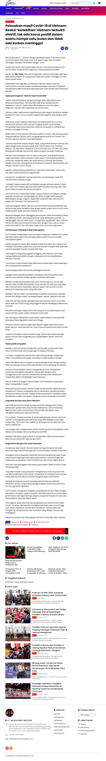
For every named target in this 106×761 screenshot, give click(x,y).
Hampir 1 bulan (28, 522)
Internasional (10, 21)
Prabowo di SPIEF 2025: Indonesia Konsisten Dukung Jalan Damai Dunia (49, 594)
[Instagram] (7, 748)
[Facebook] (54, 538)
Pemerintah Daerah (88, 731)
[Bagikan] (66, 48)
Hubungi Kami (59, 733)
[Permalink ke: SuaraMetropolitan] (7, 48)
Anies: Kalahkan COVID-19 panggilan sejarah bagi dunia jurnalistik (58, 549)
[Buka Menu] (99, 3)
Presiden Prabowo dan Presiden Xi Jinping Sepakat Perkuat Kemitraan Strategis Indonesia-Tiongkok (48, 648)
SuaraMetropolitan (15, 47)
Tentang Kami (59, 717)
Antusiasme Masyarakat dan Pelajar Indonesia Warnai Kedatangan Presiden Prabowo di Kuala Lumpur (49, 612)
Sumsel (83, 724)
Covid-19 (16, 522)
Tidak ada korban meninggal (18, 525)
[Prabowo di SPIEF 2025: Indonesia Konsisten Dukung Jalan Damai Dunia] (18, 597)
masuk (16, 582)
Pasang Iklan (58, 730)
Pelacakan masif (43, 522)
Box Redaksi (58, 720)
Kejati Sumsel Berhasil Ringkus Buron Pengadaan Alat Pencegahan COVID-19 (13, 563)
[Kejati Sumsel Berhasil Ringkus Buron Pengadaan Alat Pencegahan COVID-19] (15, 552)
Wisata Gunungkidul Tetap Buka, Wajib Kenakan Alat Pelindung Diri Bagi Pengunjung (36, 549)
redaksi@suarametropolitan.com (21, 739)
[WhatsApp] (66, 538)
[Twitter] (58, 538)
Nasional (84, 734)
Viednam (35, 525)
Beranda (57, 714)
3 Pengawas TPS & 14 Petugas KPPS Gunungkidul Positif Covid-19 (13, 571)
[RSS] (11, 748)
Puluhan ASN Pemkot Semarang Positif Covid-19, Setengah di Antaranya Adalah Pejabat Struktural (37, 571)
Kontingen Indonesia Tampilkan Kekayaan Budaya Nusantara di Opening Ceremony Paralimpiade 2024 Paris (47, 687)
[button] (94, 3)
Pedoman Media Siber (62, 727)
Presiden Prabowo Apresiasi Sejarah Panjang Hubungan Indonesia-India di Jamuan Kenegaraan (49, 630)
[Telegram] (62, 538)
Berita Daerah (11, 556)
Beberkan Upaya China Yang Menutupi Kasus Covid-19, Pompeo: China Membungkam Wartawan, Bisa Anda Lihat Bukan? (58, 571)
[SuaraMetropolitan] (10, 3)
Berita (34, 598)
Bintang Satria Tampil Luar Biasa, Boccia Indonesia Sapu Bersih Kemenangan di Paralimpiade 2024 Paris (48, 667)
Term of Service (60, 724)
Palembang (85, 727)
